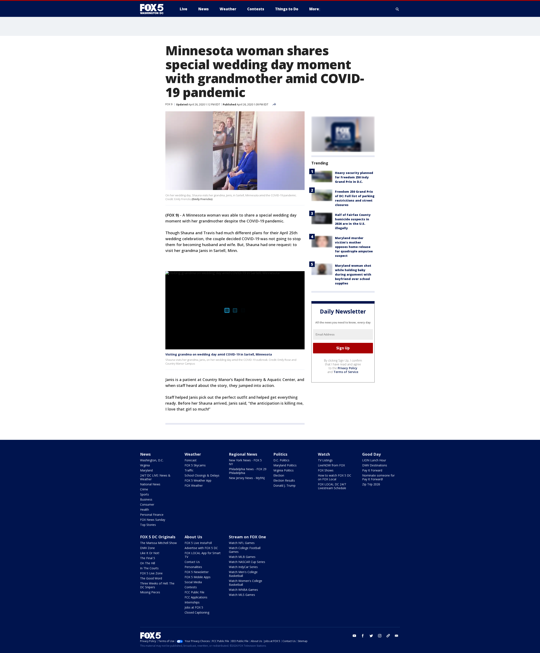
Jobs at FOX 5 (194, 607)
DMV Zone (147, 548)
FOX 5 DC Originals (157, 536)
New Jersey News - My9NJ (247, 478)
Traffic (189, 470)
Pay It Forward (372, 470)
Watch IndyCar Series (243, 567)
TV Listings (325, 460)
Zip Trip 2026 (371, 484)
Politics (280, 454)
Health (144, 510)
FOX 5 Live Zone (151, 573)
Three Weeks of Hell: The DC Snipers (157, 585)
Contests (191, 587)
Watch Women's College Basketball (245, 583)
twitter (371, 635)
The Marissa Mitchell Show (158, 543)
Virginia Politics (283, 470)
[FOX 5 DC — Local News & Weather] (154, 9)
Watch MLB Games (242, 557)
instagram (379, 635)
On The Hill (147, 563)
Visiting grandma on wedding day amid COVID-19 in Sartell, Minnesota (218, 354)
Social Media (193, 582)
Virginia (145, 465)
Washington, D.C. (151, 460)
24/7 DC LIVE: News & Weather (155, 477)
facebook (362, 635)
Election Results (284, 480)
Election (278, 475)
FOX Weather (194, 485)
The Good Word (151, 578)
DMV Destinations (374, 465)
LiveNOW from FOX (331, 465)
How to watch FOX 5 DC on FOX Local (334, 477)
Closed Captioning (197, 612)
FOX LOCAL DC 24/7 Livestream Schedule (332, 486)
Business (146, 499)
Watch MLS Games (242, 595)
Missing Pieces (150, 592)
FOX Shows (325, 470)
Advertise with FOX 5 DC (201, 548)
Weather (193, 454)
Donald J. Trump (284, 485)
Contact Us (192, 562)
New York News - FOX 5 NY (245, 462)
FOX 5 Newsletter (197, 572)
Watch (324, 454)
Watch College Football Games (245, 550)
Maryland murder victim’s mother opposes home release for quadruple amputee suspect (354, 247)
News (145, 454)
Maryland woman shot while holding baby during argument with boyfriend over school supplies (353, 274)
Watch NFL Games (242, 543)
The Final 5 (147, 558)
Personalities (193, 567)
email (396, 635)
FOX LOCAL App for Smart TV (203, 555)
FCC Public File (194, 592)
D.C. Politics (281, 460)
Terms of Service (345, 372)
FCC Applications (196, 597)
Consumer (147, 504)
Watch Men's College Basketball (243, 574)
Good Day (371, 454)
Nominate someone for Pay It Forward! (378, 477)
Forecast (191, 460)
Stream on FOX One (247, 536)
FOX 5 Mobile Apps (198, 577)
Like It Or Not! (149, 553)
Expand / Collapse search (397, 9)
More (314, 9)
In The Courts (149, 568)
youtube (354, 635)
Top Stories (148, 525)
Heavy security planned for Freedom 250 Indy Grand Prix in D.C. (354, 177)
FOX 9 (168, 104)
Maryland (146, 470)
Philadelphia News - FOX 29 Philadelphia (247, 471)
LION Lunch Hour (374, 460)
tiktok (388, 635)
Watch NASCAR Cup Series (247, 562)
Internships (192, 602)
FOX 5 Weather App (198, 480)
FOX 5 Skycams (195, 465)
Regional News (243, 454)
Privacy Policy (347, 368)
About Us (193, 536)
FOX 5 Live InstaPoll (198, 543)
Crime (144, 489)
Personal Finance (151, 515)
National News (150, 484)
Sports (144, 494)
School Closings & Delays (202, 475)
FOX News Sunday (152, 520)
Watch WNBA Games (243, 590)
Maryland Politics (285, 465)
